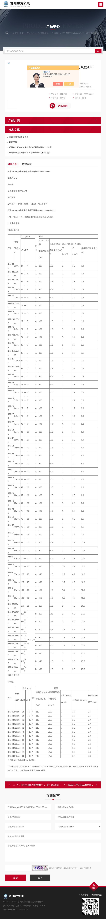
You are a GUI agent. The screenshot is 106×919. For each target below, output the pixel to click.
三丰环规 (55, 33)
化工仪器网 (16, 906)
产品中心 (30, 33)
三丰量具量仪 (42, 33)
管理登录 (27, 906)
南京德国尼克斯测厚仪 (18, 137)
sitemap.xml (23, 909)
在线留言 (27, 164)
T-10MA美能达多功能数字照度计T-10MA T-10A (41, 785)
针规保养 (13, 142)
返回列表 (55, 785)
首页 (22, 33)
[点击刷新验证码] (40, 868)
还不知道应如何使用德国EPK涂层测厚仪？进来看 (30, 147)
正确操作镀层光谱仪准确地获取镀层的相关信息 (29, 152)
